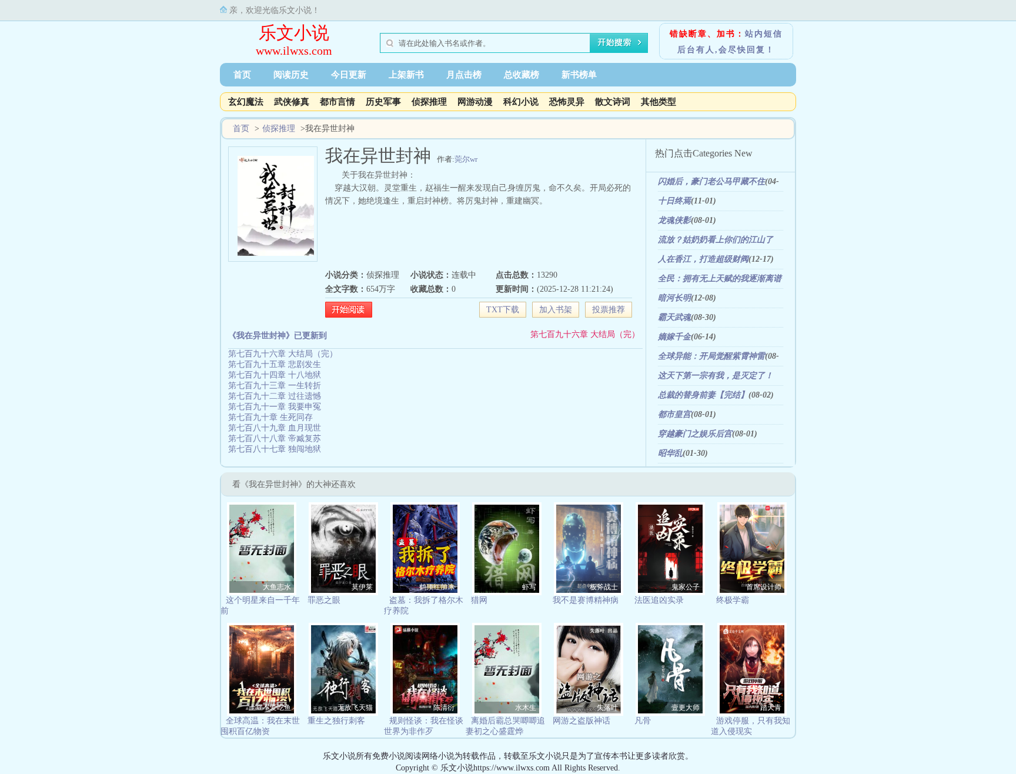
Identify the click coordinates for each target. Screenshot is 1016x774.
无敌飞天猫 (355, 707)
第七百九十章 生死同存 (270, 417)
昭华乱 (670, 453)
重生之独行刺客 (336, 720)
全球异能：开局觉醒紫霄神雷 (711, 356)
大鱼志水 (277, 587)
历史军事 (383, 101)
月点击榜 (464, 74)
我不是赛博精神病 (586, 600)
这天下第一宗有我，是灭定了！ (715, 375)
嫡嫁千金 (674, 336)
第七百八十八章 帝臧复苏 (274, 438)
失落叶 (607, 707)
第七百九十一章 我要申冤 (274, 406)
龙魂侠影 (674, 220)
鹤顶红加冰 (436, 587)
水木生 (525, 707)
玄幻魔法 (245, 101)
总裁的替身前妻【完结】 (703, 395)
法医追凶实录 (659, 600)
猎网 (479, 600)
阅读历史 (291, 74)
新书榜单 (579, 74)
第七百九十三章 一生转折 (274, 385)
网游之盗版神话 (581, 720)
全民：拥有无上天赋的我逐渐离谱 (719, 278)
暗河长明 (674, 297)
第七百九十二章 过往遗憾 (274, 396)
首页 (242, 74)
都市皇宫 (674, 414)
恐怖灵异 (566, 101)
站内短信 (764, 33)
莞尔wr (465, 159)
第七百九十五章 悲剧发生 (274, 364)
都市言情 (337, 101)
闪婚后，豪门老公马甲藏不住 (711, 181)
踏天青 (770, 707)
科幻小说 (521, 101)
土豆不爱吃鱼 (270, 707)
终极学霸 (732, 600)
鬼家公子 (685, 587)
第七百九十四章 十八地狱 (274, 375)
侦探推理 (429, 101)
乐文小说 (294, 32)
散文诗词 (612, 101)
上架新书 (406, 74)
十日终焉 (674, 200)
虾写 (529, 587)
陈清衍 (443, 707)
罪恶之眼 (324, 600)
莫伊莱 (362, 587)
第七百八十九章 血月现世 (274, 427)
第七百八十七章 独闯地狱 (274, 449)
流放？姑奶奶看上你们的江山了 (715, 239)
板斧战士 (604, 587)
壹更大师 (685, 707)
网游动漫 (475, 101)
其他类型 (658, 101)
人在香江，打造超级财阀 (703, 259)
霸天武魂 (674, 317)
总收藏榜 (521, 74)
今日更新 (348, 74)
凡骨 (642, 720)
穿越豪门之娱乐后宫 (695, 433)
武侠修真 (291, 101)
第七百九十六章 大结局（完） (585, 334)
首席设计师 (763, 587)
